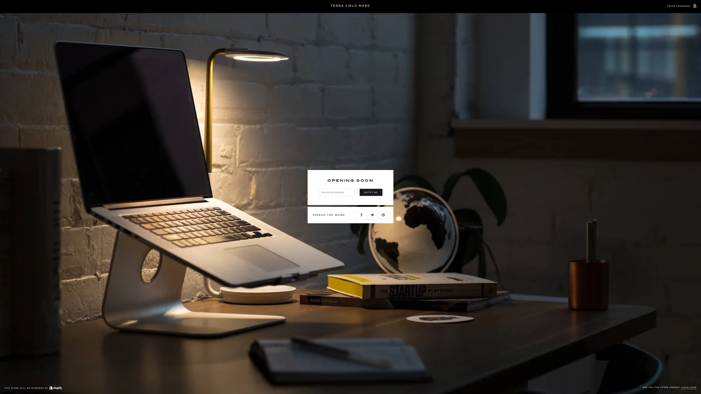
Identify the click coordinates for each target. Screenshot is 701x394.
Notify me (371, 192)
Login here (689, 387)
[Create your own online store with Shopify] (55, 388)
